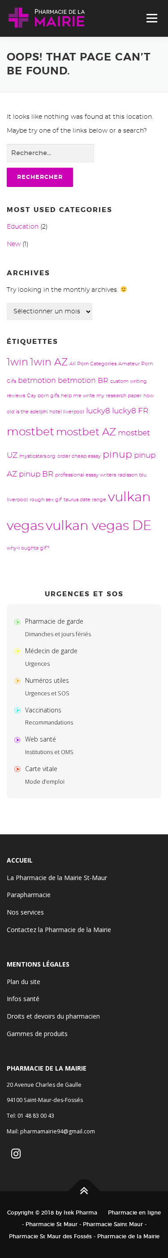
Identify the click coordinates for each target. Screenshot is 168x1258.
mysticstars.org (37, 456)
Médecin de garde (51, 650)
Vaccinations (43, 710)
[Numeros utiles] (19, 680)
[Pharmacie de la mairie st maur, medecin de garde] (19, 650)
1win (17, 362)
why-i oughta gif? (28, 548)
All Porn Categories (92, 363)
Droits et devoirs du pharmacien (53, 1016)
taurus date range (85, 499)
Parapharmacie (29, 894)
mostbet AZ (86, 432)
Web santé (40, 739)
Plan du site (23, 981)
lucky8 (98, 411)
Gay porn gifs (43, 395)
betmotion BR (83, 380)
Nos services (25, 912)
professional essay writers (85, 475)
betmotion (37, 380)
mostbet (30, 432)
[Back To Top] (84, 1191)
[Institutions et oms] (19, 739)
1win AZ (49, 362)
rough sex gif (46, 499)
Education (23, 227)
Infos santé (23, 998)
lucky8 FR (130, 411)
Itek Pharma (80, 1212)
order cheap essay (79, 456)
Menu (151, 18)
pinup (117, 455)
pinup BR (36, 474)
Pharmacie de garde (54, 621)
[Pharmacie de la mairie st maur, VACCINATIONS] (19, 710)
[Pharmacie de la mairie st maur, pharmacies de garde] (19, 621)
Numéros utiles (47, 680)
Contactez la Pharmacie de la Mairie (59, 929)
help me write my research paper (101, 395)
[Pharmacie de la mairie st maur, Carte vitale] (19, 768)
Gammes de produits (37, 1033)
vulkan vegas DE (98, 526)
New (14, 244)
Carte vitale (41, 768)
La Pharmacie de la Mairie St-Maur (57, 877)
